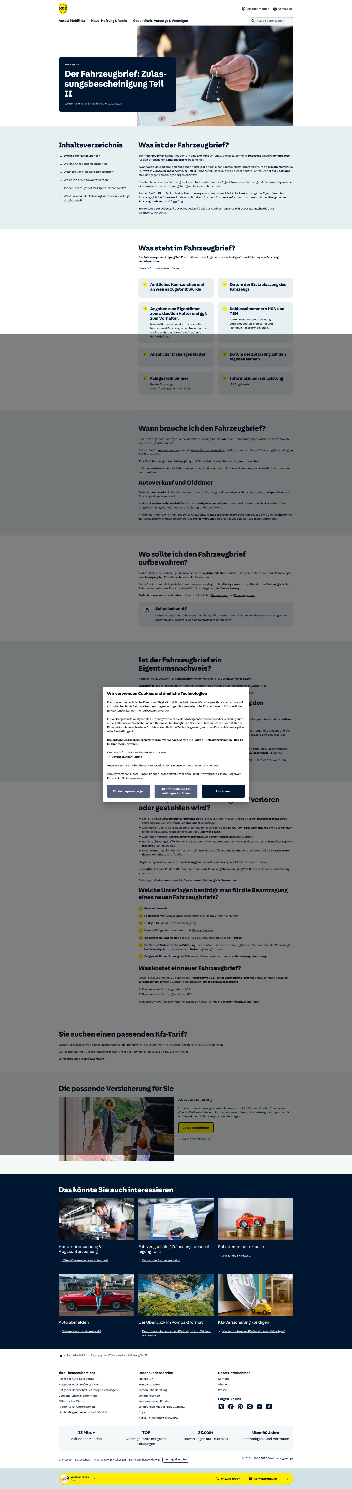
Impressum (195, 765)
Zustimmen (223, 791)
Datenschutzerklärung (126, 757)
